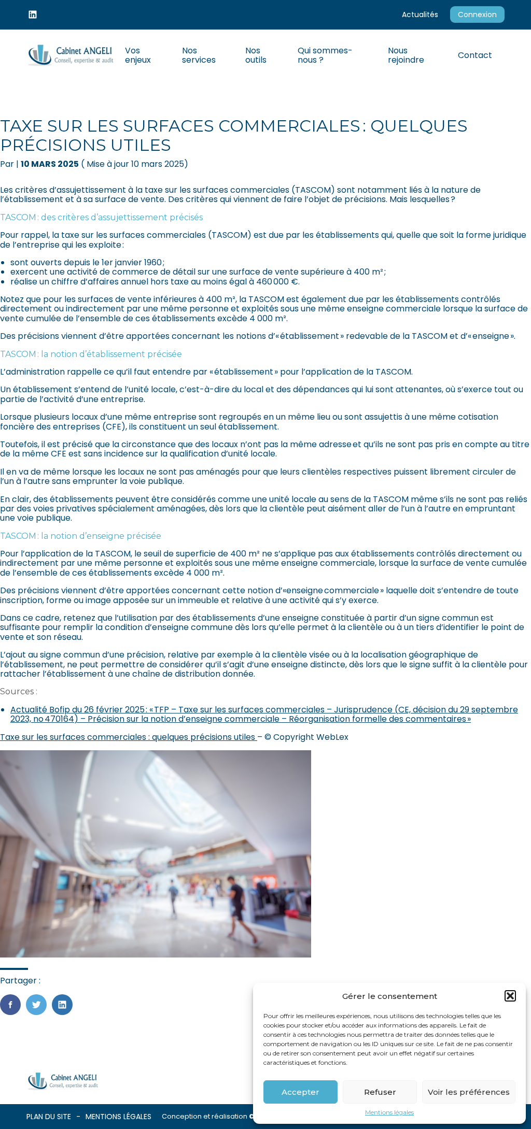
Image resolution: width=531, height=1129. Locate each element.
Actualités (420, 14)
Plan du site (48, 1116)
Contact (475, 55)
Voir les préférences (469, 1092)
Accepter (300, 1092)
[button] (510, 996)
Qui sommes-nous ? (325, 55)
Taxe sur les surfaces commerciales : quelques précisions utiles (128, 737)
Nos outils (256, 55)
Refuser (380, 1092)
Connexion (477, 14)
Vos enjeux (138, 55)
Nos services (199, 55)
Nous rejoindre (406, 55)
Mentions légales (389, 1112)
